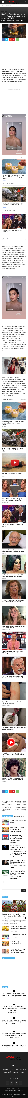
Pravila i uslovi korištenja (10, 1090)
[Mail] (20, 1083)
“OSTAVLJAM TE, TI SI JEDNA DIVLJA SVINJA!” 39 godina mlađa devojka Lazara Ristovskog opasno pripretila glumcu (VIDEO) (7, 806)
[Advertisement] (14, 56)
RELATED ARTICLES (7, 816)
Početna (8, 1088)
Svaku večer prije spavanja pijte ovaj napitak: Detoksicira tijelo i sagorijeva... (18, 928)
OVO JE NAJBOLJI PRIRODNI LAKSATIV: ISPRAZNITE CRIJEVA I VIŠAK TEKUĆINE (18, 951)
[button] (26, 2)
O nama (18, 1088)
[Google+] (11, 1083)
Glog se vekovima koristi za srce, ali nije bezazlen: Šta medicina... (13, 915)
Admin (4, 20)
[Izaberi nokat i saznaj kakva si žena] (5, 822)
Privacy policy (20, 1090)
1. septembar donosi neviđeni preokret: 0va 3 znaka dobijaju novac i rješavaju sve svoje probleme (17, 838)
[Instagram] (16, 1083)
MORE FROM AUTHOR (19, 816)
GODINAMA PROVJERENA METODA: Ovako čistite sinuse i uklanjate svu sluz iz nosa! (14, 995)
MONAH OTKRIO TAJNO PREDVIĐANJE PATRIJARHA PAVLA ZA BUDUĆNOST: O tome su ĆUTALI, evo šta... (14, 1022)
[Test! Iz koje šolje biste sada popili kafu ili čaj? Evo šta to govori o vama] (5, 829)
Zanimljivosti (8, 5)
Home (2, 5)
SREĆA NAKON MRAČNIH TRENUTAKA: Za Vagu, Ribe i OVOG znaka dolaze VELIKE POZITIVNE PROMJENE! (18, 875)
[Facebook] (7, 1083)
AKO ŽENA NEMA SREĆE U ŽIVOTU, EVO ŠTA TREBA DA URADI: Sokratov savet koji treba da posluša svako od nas (18, 864)
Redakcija (4, 918)
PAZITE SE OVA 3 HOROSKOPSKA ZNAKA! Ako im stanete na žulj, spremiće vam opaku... (14, 1008)
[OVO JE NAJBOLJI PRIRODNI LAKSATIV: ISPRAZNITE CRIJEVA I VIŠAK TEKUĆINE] (5, 951)
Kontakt (13, 1088)
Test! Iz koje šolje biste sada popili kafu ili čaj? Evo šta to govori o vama (18, 829)
